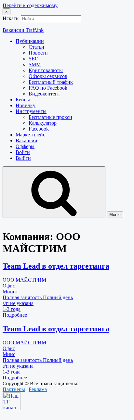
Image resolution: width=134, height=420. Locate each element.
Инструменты (31, 111)
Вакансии (26, 140)
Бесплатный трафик (51, 82)
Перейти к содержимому (30, 5)
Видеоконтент (44, 93)
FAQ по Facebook (48, 88)
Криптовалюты (46, 70)
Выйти (23, 158)
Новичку (25, 105)
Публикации (30, 41)
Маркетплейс (30, 134)
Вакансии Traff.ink (23, 30)
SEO (34, 58)
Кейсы (23, 99)
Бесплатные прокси (50, 117)
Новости (38, 53)
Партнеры (14, 389)
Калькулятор (43, 123)
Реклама (38, 389)
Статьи (36, 47)
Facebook (39, 129)
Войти (23, 152)
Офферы (25, 146)
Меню (115, 214)
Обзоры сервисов (48, 76)
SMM (35, 64)
